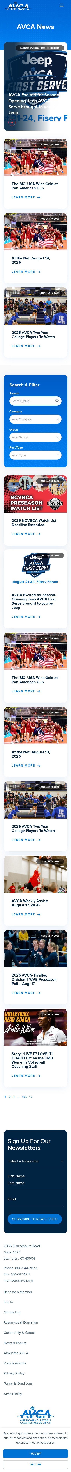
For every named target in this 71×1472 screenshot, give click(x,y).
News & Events (15, 1342)
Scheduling (12, 1312)
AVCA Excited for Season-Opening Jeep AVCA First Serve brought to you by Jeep (34, 103)
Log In (8, 1302)
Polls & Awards (15, 1363)
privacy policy (45, 1442)
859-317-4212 (21, 1274)
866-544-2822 (26, 1267)
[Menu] (61, 6)
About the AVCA (16, 1353)
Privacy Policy (14, 1373)
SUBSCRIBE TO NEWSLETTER (34, 1219)
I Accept (36, 1454)
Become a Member (18, 1292)
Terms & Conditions (18, 1383)
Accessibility (13, 1393)
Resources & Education (21, 1322)
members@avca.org (18, 1280)
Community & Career (19, 1332)
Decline (35, 1464)
